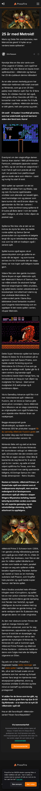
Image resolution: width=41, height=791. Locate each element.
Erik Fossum (11, 54)
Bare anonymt (17, 784)
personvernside (20, 740)
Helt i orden (31, 784)
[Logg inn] (3, 4)
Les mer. (20, 779)
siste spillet (10, 668)
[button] (20, 736)
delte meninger (25, 665)
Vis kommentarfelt (20, 746)
